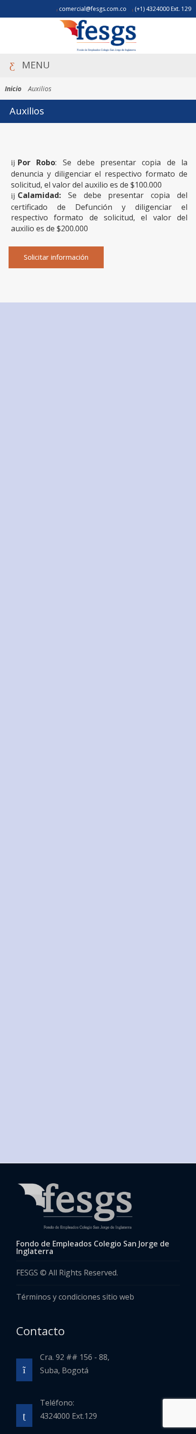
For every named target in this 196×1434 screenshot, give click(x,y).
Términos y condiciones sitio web (75, 1297)
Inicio (13, 88)
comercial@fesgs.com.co (92, 9)
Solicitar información (56, 257)
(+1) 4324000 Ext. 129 (162, 9)
